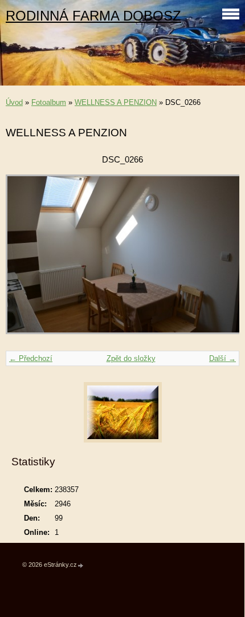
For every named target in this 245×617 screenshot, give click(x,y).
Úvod (14, 102)
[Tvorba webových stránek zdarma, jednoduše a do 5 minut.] (81, 565)
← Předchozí (30, 358)
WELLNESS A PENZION (116, 102)
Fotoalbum (48, 102)
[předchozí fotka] (24, 259)
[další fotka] (221, 259)
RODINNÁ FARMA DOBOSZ (93, 15)
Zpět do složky (131, 358)
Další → (222, 358)
